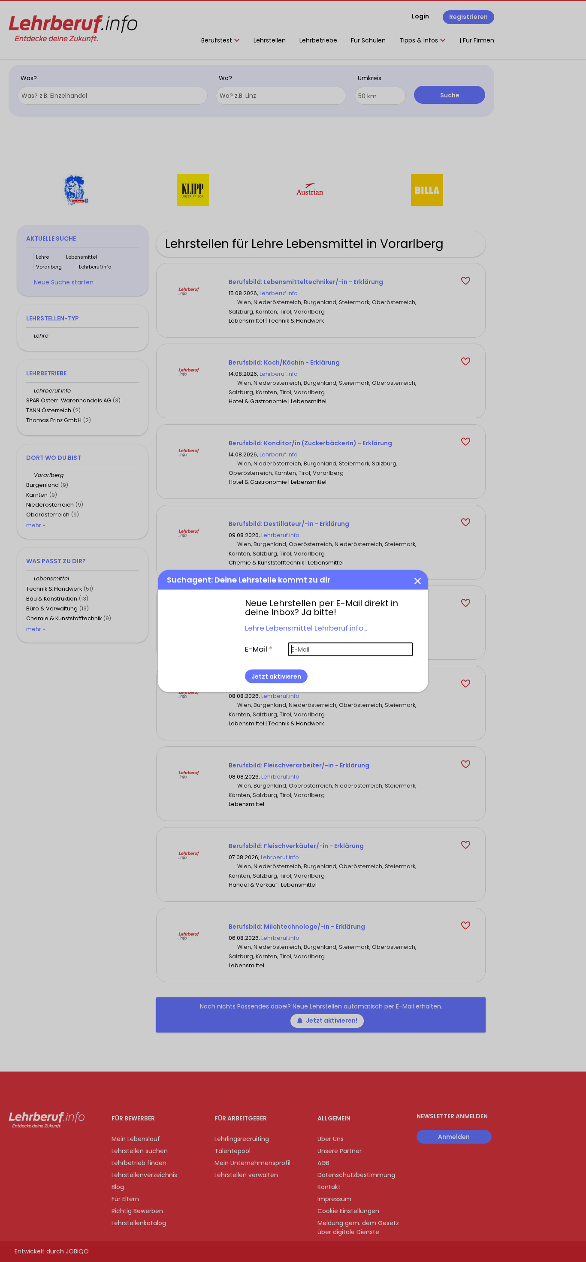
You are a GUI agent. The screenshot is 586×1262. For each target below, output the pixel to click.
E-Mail (258, 649)
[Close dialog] (417, 581)
